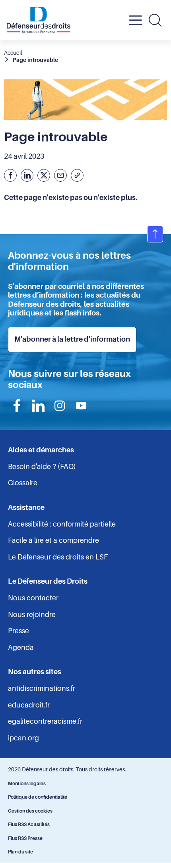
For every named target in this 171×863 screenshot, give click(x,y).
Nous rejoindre (32, 615)
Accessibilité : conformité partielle (62, 524)
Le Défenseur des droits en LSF (58, 557)
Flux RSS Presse (25, 838)
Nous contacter (33, 598)
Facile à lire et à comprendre (53, 540)
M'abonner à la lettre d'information (72, 339)
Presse (18, 631)
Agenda (21, 648)
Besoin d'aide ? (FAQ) (42, 467)
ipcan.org (23, 738)
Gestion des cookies (30, 811)
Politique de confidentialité (37, 797)
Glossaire (22, 483)
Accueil (13, 53)
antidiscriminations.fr (41, 688)
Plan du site (20, 852)
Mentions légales (27, 783)
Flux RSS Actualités (29, 824)
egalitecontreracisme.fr (45, 721)
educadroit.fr (29, 705)
